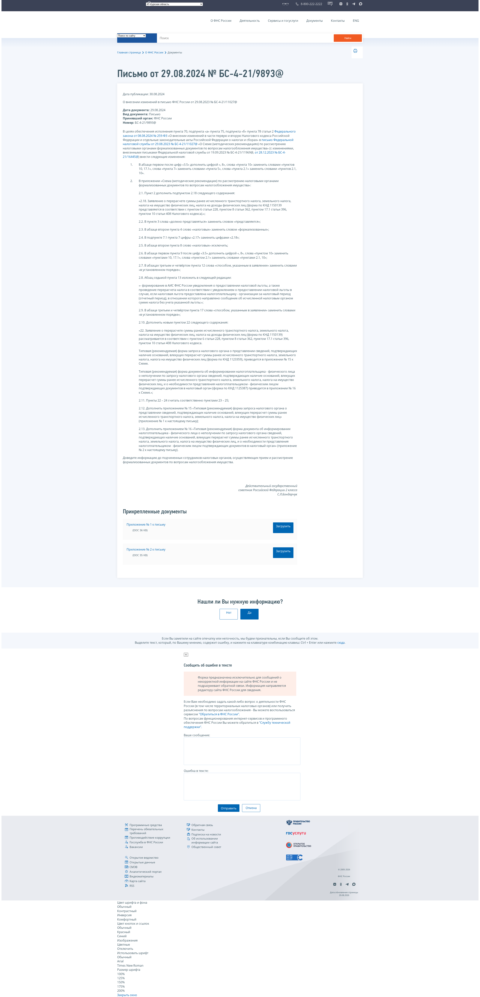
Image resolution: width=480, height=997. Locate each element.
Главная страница (129, 52)
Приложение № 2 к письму (146, 549)
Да (249, 612)
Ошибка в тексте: (196, 771)
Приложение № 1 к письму (146, 524)
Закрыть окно (127, 995)
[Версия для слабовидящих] (286, 4)
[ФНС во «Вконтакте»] (341, 4)
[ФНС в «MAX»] (360, 4)
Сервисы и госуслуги (283, 21)
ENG (356, 21)
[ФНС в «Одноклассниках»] (347, 4)
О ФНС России (221, 21)
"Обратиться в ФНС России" (219, 714)
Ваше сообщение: (197, 735)
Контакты (338, 21)
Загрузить (283, 526)
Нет (228, 612)
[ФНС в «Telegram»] (353, 4)
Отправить (228, 808)
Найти (347, 38)
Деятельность (250, 21)
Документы (314, 21)
